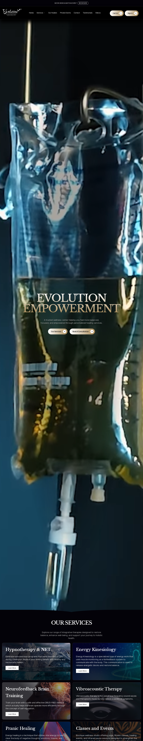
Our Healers (52, 13)
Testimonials (87, 13)
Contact (77, 13)
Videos (98, 13)
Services (40, 13)
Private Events (65, 13)
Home (31, 13)
